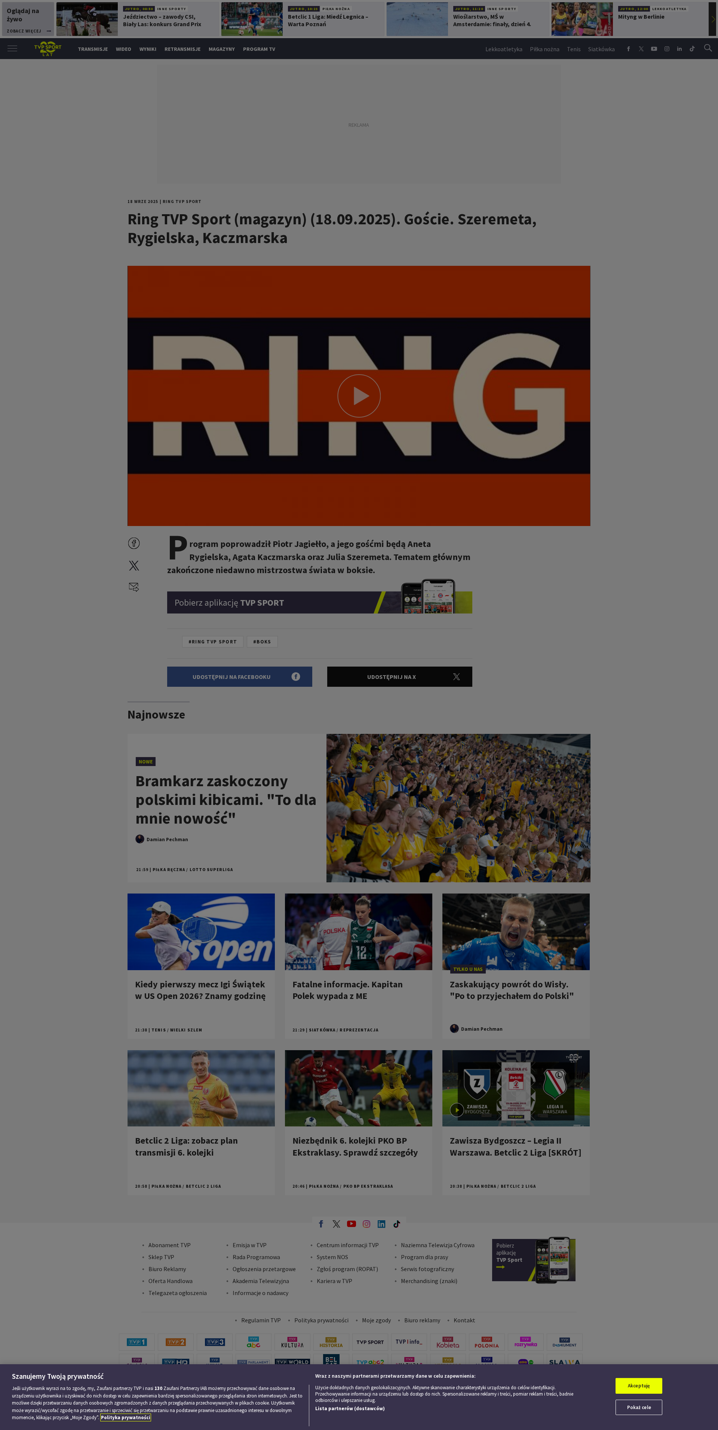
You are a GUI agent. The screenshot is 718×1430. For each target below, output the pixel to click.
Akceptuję (639, 1386)
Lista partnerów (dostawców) (350, 1408)
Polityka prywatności (125, 1417)
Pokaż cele (639, 1407)
